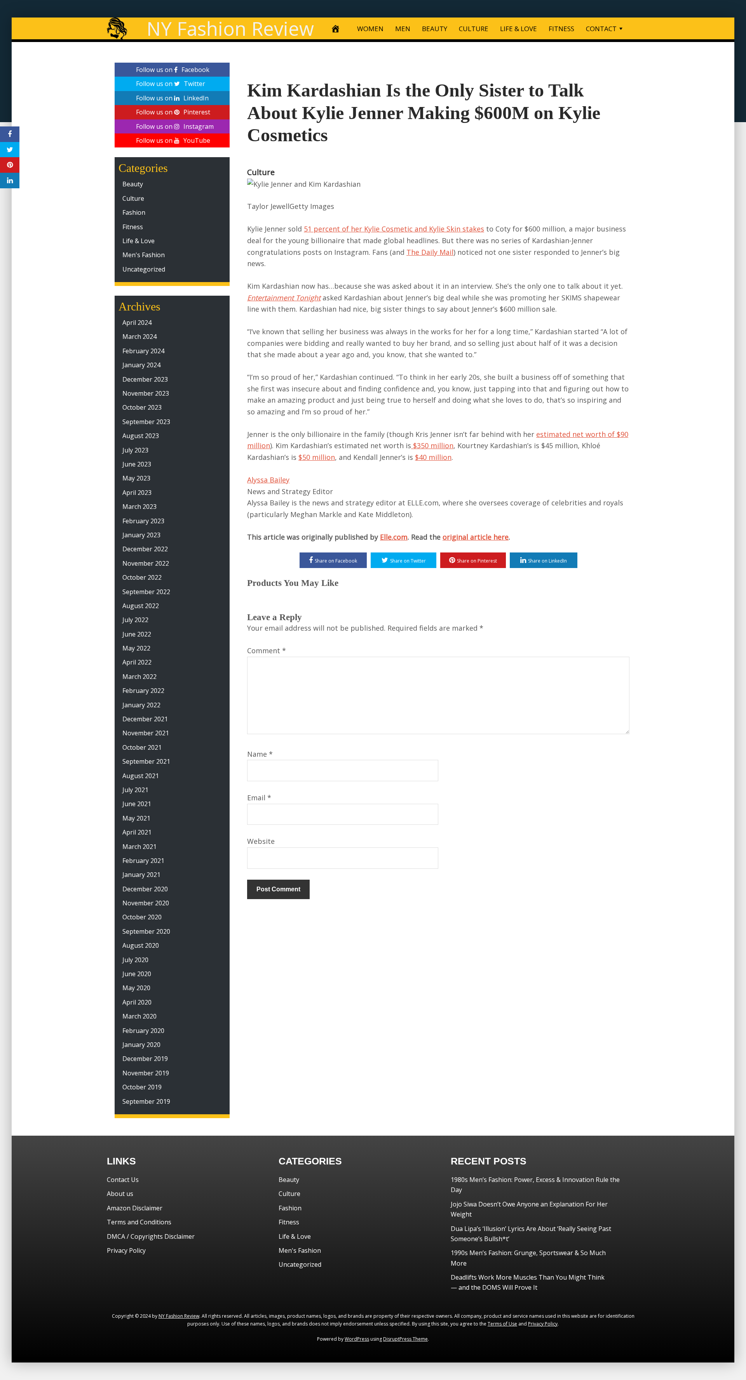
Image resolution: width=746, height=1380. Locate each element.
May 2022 (136, 648)
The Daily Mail (429, 252)
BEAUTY (434, 28)
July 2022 (135, 619)
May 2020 (136, 988)
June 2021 (136, 804)
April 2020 (137, 1002)
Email (259, 797)
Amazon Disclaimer (134, 1208)
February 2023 (143, 521)
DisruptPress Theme (405, 1339)
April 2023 (137, 492)
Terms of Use (502, 1323)
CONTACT (601, 28)
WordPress (357, 1339)
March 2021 (139, 846)
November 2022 (145, 563)
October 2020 (142, 917)
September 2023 (146, 421)
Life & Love (138, 241)
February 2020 (143, 1030)
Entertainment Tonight (284, 297)
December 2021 (145, 719)
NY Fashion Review (230, 28)
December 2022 (145, 549)
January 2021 (141, 874)
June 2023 (136, 464)
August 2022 (140, 605)
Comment (266, 650)
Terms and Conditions (139, 1222)
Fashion (133, 212)
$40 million (433, 457)
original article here (476, 537)
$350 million (432, 445)
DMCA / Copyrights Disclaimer (151, 1236)
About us (120, 1193)
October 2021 (142, 747)
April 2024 (137, 322)
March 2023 (139, 506)
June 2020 (136, 974)
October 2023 (142, 407)
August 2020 (140, 945)
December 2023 (145, 379)
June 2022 (136, 634)
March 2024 (139, 336)
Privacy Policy (126, 1250)
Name (260, 754)
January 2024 (141, 365)
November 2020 (145, 903)
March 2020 (139, 1016)
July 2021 (135, 790)
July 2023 (135, 450)
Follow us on (172, 69)
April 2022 (137, 662)
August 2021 (140, 776)
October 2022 (142, 577)
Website (261, 841)
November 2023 (145, 393)
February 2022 (143, 690)
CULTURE (473, 28)
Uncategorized (143, 269)
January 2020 (141, 1044)
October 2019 (142, 1087)
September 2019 (146, 1101)
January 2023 (141, 535)
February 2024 (143, 351)
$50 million (316, 457)
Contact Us (123, 1179)
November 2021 (145, 733)
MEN (402, 28)
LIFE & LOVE (518, 28)
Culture (261, 172)
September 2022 (146, 591)
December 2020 (145, 889)
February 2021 (143, 860)
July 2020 (135, 960)
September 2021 (146, 761)
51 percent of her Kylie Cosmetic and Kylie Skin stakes (394, 228)
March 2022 (139, 676)
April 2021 (137, 832)
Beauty (132, 184)
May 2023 (136, 478)
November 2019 (145, 1073)
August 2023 (140, 435)
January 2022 (141, 705)
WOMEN (370, 28)
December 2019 (145, 1058)
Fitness (132, 227)
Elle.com (394, 537)
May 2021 (136, 818)
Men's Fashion (143, 255)
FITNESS (561, 28)
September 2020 (146, 931)
